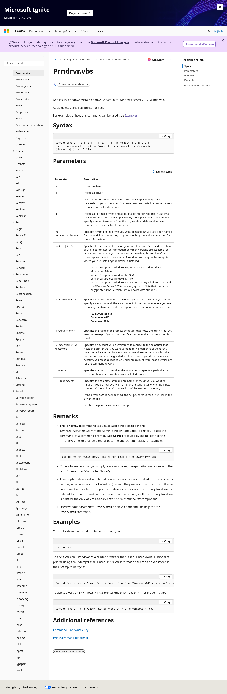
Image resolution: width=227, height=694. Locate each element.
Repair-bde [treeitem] (22, 281)
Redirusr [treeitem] (21, 216)
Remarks (189, 75)
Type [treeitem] (18, 657)
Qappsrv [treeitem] (21, 138)
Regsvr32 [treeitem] (21, 235)
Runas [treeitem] (19, 352)
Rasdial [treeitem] (20, 170)
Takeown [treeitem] (21, 521)
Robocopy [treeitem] (21, 319)
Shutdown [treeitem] (22, 469)
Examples (131, 115)
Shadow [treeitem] (20, 449)
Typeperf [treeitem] (21, 664)
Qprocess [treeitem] (21, 144)
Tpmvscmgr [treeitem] (22, 592)
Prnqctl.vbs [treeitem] (22, 99)
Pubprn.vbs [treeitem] (22, 112)
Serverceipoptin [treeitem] (25, 397)
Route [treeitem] (19, 326)
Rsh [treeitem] (18, 345)
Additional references (197, 85)
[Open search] (209, 31)
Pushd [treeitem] (19, 118)
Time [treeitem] (18, 566)
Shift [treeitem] (18, 456)
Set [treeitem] (17, 417)
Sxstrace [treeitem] (21, 501)
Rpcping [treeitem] (21, 339)
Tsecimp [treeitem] (20, 638)
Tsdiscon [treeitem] (21, 631)
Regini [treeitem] (19, 229)
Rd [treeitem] (17, 183)
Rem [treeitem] (18, 248)
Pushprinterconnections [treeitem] (30, 125)
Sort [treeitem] (18, 475)
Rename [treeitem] (20, 261)
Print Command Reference (71, 638)
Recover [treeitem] (20, 203)
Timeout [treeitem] (20, 573)
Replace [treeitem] (20, 287)
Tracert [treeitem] (20, 612)
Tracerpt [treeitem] (21, 605)
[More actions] (171, 59)
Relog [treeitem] (19, 242)
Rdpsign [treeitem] (21, 190)
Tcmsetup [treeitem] (21, 547)
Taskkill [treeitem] (20, 534)
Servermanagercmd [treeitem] (27, 404)
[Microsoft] (6, 31)
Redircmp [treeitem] (21, 209)
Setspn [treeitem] (20, 430)
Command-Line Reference (110, 59)
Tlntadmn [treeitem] (21, 586)
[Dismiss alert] (220, 7)
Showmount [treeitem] (23, 462)
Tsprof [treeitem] (19, 651)
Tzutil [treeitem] (19, 670)
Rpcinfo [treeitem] (20, 332)
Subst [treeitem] (19, 495)
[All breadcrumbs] (56, 59)
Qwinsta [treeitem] (20, 164)
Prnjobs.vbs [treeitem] (22, 79)
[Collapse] (44, 56)
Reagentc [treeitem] (21, 196)
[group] (113, 583)
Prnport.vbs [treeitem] (22, 92)
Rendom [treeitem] (21, 268)
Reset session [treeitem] (24, 293)
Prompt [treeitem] (20, 105)
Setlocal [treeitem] (20, 423)
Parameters (191, 71)
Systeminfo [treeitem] (22, 514)
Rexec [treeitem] (19, 300)
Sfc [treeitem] (17, 443)
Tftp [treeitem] (18, 560)
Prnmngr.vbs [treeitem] (23, 86)
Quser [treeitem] (19, 157)
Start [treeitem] (18, 482)
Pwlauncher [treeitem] (23, 131)
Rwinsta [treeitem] (20, 365)
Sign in (218, 31)
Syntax (188, 66)
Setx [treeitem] (18, 436)
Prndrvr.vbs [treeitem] (23, 73)
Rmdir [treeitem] (19, 313)
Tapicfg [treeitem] (20, 527)
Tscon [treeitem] (19, 625)
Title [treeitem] (18, 579)
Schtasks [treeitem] (21, 378)
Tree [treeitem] (18, 618)
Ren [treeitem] (18, 255)
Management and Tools (77, 59)
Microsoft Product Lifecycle (110, 42)
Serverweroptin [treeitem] (25, 410)
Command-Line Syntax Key (70, 630)
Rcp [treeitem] (18, 177)
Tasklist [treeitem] (20, 540)
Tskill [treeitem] (18, 644)
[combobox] (24, 63)
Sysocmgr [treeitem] (21, 508)
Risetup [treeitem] (20, 306)
